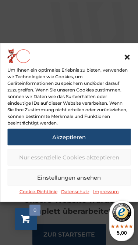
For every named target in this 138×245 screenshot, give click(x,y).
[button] (127, 57)
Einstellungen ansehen (69, 177)
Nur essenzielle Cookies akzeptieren (69, 157)
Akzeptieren (69, 136)
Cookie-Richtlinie (38, 191)
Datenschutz (75, 191)
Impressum (106, 191)
